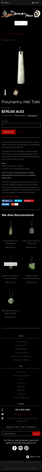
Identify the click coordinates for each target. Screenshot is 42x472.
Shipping (21, 394)
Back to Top (35, 457)
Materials (21, 387)
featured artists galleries (21, 356)
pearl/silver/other (21, 349)
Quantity (5, 121)
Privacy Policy (19, 462)
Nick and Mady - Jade (17, 34)
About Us (21, 372)
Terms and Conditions (32, 462)
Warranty (21, 390)
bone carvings (21, 342)
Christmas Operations (21, 376)
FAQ (21, 379)
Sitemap (11, 462)
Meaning (21, 383)
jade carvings (21, 345)
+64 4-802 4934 (22, 410)
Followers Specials (21, 397)
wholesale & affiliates (21, 360)
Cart (37, 3)
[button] (21, 116)
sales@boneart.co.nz (22, 414)
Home (4, 34)
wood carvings (21, 353)
